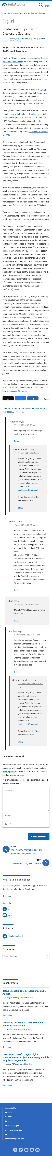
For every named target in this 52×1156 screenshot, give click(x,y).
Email (10, 915)
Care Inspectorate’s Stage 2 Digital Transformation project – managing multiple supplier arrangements (26, 1057)
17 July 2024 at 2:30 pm (24, 425)
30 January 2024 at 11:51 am (26, 604)
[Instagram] (37, 1150)
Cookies (8, 1121)
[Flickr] (26, 1150)
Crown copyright (12, 1126)
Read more (7, 896)
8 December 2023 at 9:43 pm (27, 635)
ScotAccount (18, 412)
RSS (9, 909)
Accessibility (10, 1108)
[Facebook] (15, 1150)
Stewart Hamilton (23, 39)
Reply (16, 441)
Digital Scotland (16, 936)
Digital (10, 13)
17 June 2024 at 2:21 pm (24, 525)
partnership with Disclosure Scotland (21, 114)
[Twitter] (21, 1150)
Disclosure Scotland (30, 408)
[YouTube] (32, 1150)
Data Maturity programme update (26, 863)
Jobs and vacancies (13, 1130)
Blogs (5, 13)
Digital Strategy (15, 41)
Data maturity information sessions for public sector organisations (28, 852)
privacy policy (9, 771)
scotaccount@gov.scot (17, 391)
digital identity (14, 408)
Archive (8, 1112)
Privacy (8, 1134)
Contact (8, 1117)
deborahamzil (25, 1029)
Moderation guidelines (14, 1139)
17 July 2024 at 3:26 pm (28, 453)
